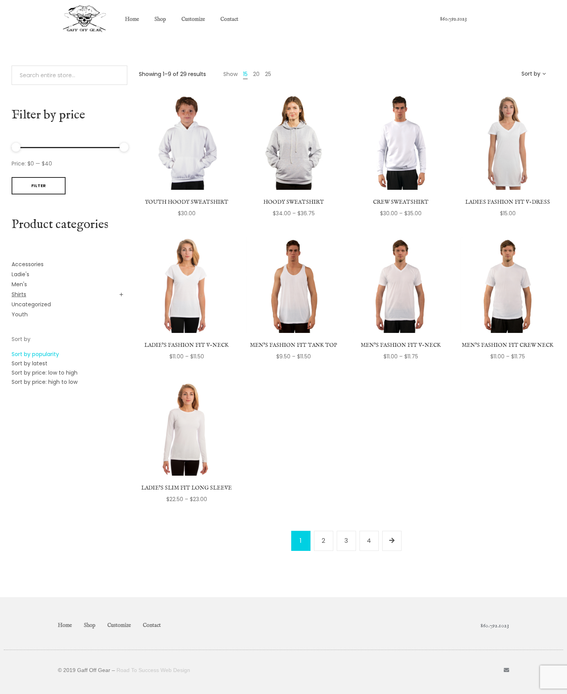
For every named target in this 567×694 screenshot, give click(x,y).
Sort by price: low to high (45, 373)
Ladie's (20, 274)
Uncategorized (31, 304)
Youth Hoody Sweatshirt (186, 202)
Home (132, 19)
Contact (229, 19)
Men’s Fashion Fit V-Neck (401, 345)
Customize (193, 19)
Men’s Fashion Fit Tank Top (293, 345)
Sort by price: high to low (45, 382)
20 (256, 74)
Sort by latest (29, 363)
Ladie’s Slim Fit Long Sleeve (186, 488)
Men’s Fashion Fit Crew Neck (508, 345)
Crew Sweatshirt (401, 202)
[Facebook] (493, 670)
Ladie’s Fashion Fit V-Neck (186, 345)
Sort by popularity (35, 354)
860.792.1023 (453, 18)
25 (268, 74)
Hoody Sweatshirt (293, 202)
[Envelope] (506, 670)
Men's (19, 284)
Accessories (28, 264)
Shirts (19, 294)
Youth (20, 314)
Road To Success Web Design (153, 670)
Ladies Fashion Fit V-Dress (507, 202)
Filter (38, 185)
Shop (160, 19)
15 (245, 74)
